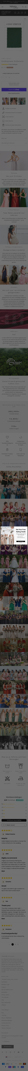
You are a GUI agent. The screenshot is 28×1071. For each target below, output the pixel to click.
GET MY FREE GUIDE (20, 541)
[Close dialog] (26, 527)
